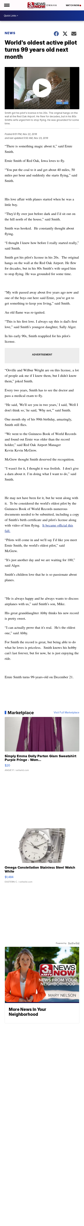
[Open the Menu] (6, 5)
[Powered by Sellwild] (73, 943)
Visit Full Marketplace (66, 712)
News (10, 33)
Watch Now (73, 5)
